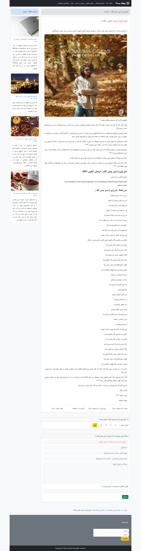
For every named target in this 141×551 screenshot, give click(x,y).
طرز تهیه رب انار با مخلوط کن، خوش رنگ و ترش (25, 194)
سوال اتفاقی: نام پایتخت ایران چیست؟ (115, 486)
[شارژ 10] (122, 3)
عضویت (125, 538)
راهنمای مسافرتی (63, 3)
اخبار (72, 3)
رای (95, 425)
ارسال (125, 497)
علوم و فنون (90, 3)
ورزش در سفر (79, 3)
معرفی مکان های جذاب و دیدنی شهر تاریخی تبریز (26, 97)
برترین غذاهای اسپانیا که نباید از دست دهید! (26, 140)
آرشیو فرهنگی (99, 3)
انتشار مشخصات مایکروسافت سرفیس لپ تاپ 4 (25, 40)
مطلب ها (109, 3)
